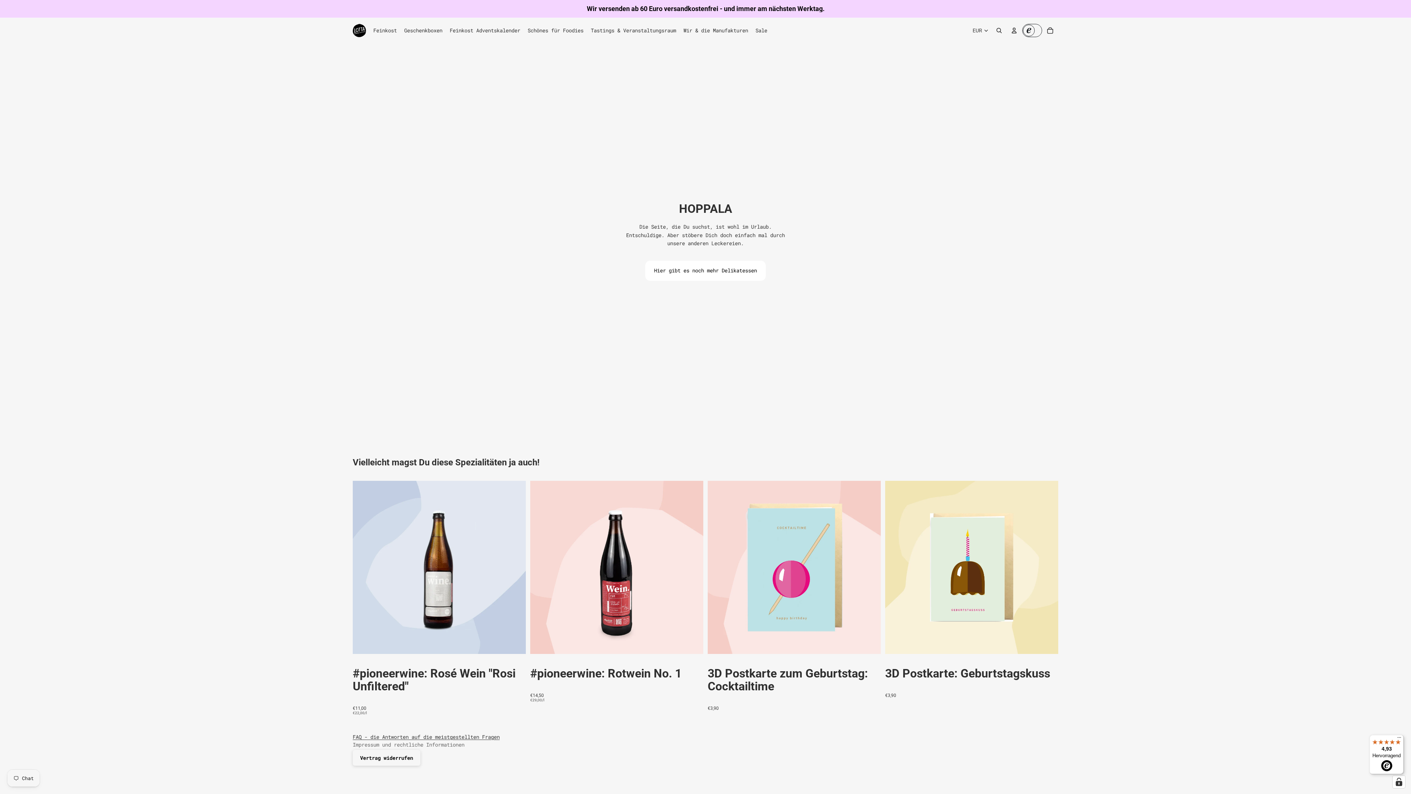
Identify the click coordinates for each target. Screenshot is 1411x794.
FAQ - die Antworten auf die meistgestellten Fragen (426, 736)
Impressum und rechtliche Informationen (408, 744)
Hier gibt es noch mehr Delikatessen (705, 270)
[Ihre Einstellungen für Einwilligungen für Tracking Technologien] (1399, 782)
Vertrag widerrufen (386, 757)
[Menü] (1399, 739)
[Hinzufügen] (514, 642)
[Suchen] (999, 30)
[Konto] (1014, 30)
